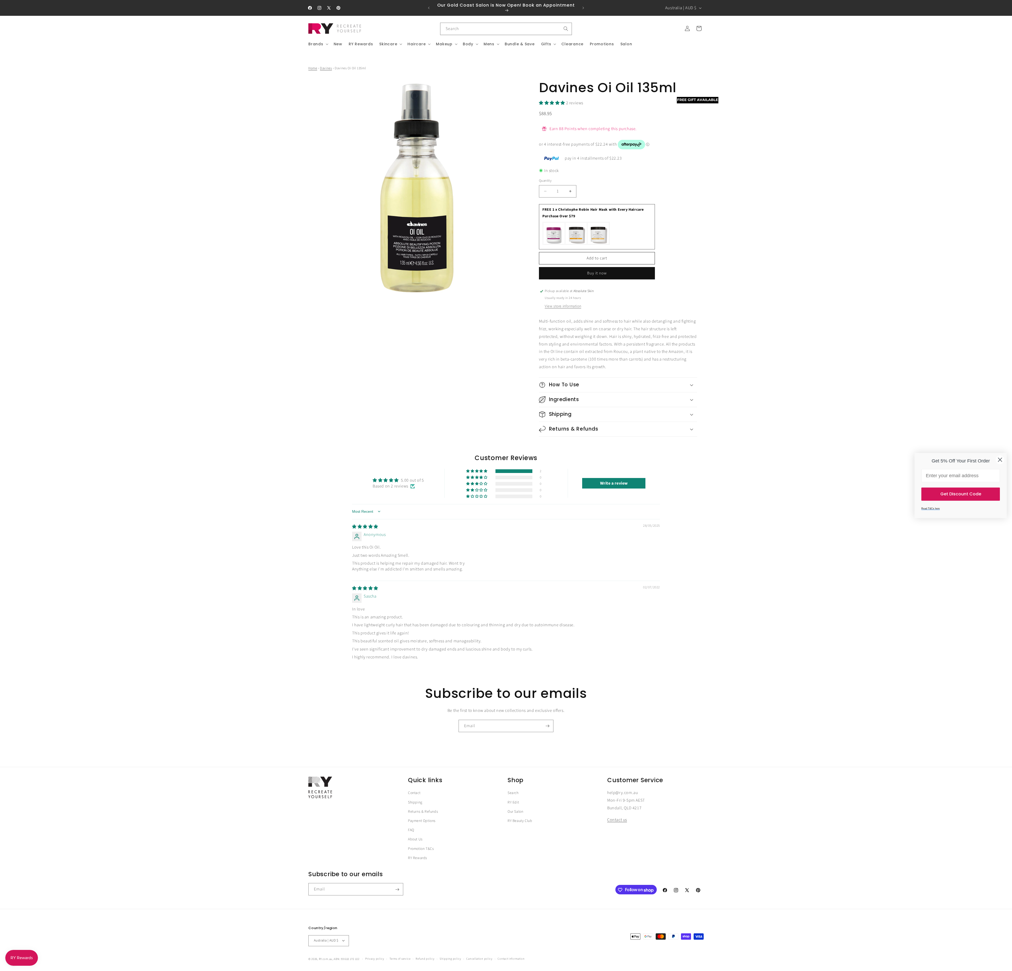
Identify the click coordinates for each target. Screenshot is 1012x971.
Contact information (511, 959)
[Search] (566, 28)
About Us (415, 839)
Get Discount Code (960, 494)
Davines (326, 68)
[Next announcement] (583, 8)
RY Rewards (417, 858)
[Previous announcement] (429, 8)
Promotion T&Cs (421, 848)
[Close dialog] (1000, 459)
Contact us (617, 820)
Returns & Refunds (423, 811)
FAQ (411, 830)
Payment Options (422, 821)
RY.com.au (325, 959)
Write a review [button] (614, 483)
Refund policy (425, 959)
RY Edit (513, 802)
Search (513, 793)
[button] (317, 44)
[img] (365, 526)
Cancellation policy (479, 959)
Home (312, 68)
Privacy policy (374, 959)
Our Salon (515, 811)
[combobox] (506, 29)
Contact (414, 793)
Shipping (415, 802)
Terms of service (400, 959)
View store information (563, 306)
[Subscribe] (547, 726)
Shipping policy (450, 959)
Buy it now (597, 273)
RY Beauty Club (520, 821)
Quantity (545, 180)
